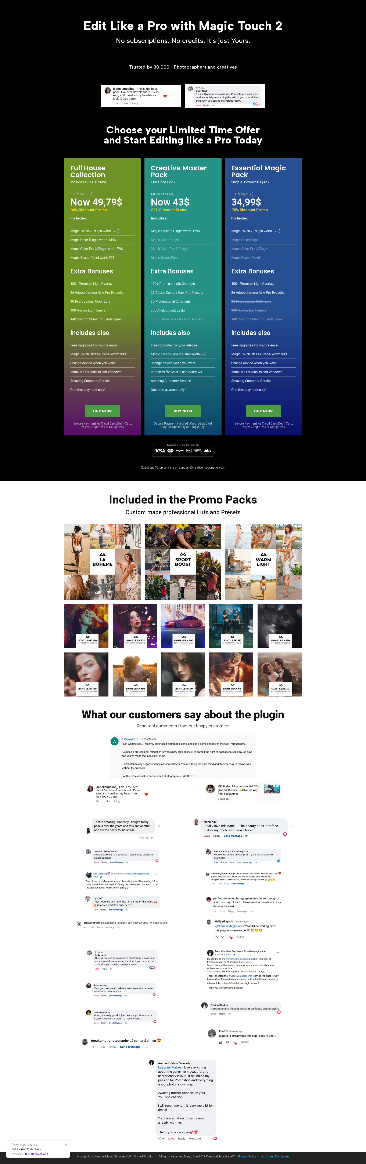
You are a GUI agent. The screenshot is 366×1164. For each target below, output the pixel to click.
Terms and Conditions (274, 1156)
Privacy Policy (247, 1156)
